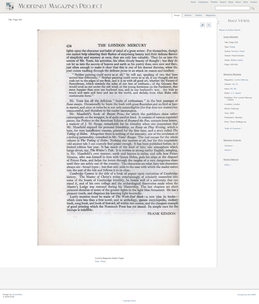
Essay (232, 47)
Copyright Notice (129, 301)
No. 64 (233, 89)
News (230, 2)
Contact (253, 2)
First (97, 261)
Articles (198, 15)
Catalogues (203, 2)
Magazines (210, 15)
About (238, 2)
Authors (187, 15)
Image (177, 15)
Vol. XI (235, 84)
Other (245, 2)
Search (223, 2)
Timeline (214, 2)
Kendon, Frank (238, 51)
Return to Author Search (229, 30)
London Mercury (241, 80)
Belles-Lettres (237, 60)
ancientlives (17, 294)
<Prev (103, 261)
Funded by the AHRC (247, 295)
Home (193, 2)
